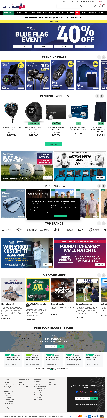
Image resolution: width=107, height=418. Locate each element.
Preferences (46, 216)
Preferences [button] (56, 212)
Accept (60, 216)
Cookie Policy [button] (63, 210)
